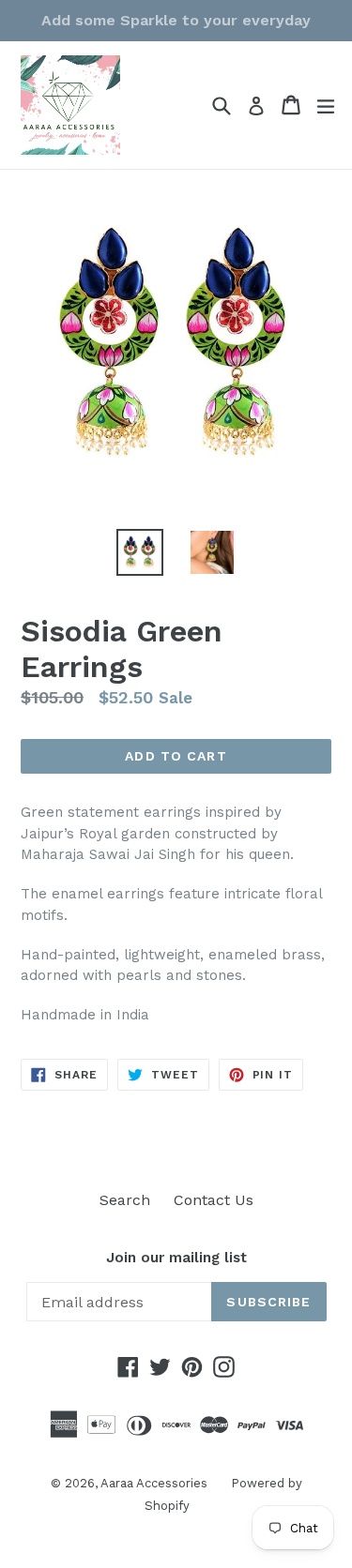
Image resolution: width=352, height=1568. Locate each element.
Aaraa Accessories (153, 1483)
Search (124, 1200)
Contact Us (213, 1200)
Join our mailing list (176, 1257)
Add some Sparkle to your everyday (176, 20)
